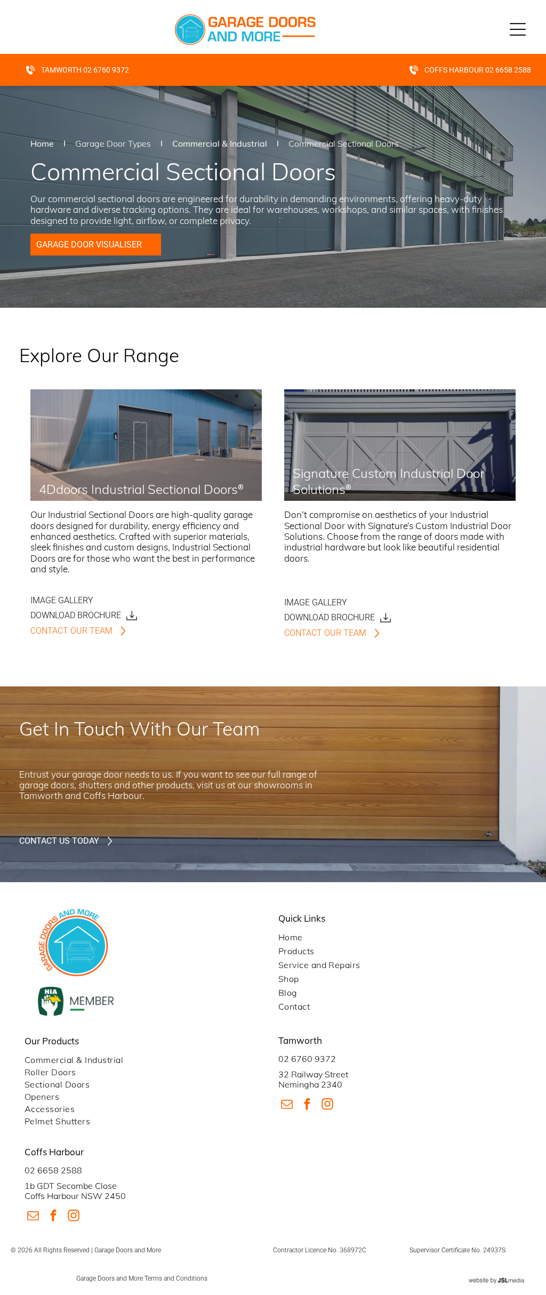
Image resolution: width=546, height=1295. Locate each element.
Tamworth (41, 795)
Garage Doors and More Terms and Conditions (141, 1278)
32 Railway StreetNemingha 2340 (313, 1079)
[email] (287, 1106)
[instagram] (327, 1106)
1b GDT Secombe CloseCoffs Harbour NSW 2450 (75, 1190)
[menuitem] (399, 937)
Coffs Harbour (112, 795)
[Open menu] (518, 29)
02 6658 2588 (53, 1170)
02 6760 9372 (307, 1058)
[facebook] (307, 1106)
